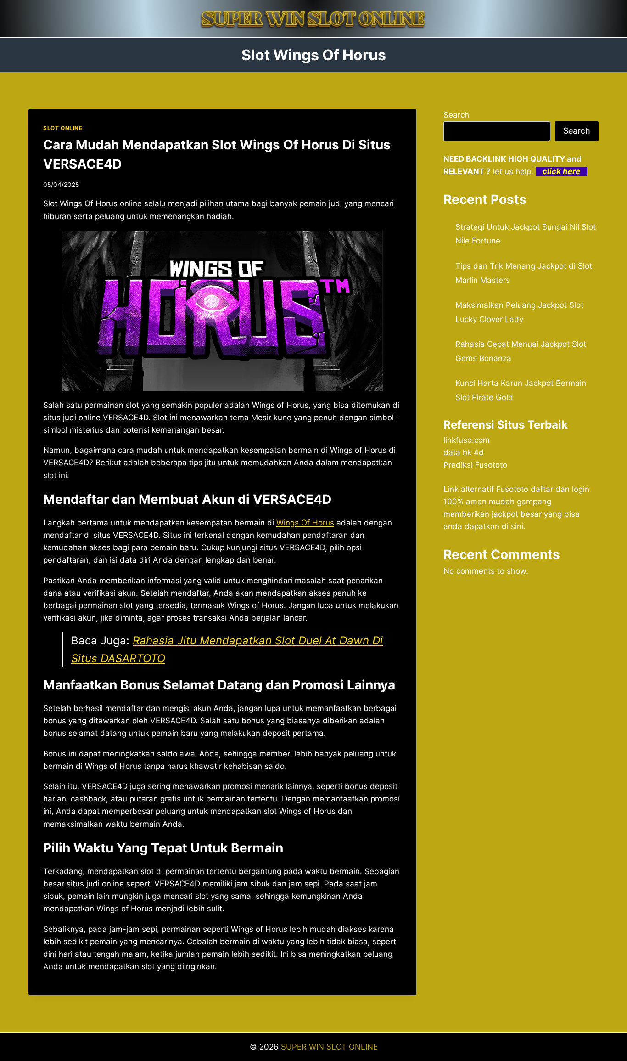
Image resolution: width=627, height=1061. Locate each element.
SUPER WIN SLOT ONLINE (329, 1046)
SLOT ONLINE (63, 127)
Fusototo (512, 489)
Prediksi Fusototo (475, 464)
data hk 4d (463, 452)
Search (456, 114)
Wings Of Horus (305, 522)
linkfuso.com (466, 440)
